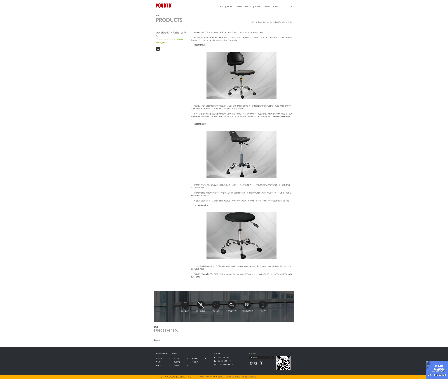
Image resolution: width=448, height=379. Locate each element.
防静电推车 (252, 377)
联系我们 (276, 6)
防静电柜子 (238, 377)
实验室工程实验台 (231, 311)
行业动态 (257, 6)
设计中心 (248, 6)
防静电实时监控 (201, 311)
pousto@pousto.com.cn (227, 364)
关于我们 (267, 6)
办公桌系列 (262, 311)
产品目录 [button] (229, 6)
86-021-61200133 (224, 357)
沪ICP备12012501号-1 (207, 377)
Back (158, 340)
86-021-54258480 (224, 361)
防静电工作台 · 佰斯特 (173, 5)
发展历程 (195, 359)
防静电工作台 (185, 311)
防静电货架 (216, 311)
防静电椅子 (230, 377)
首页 (221, 6)
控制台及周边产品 (247, 311)
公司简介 (177, 359)
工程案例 (239, 6)
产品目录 (159, 359)
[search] (291, 7)
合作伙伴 (159, 362)
